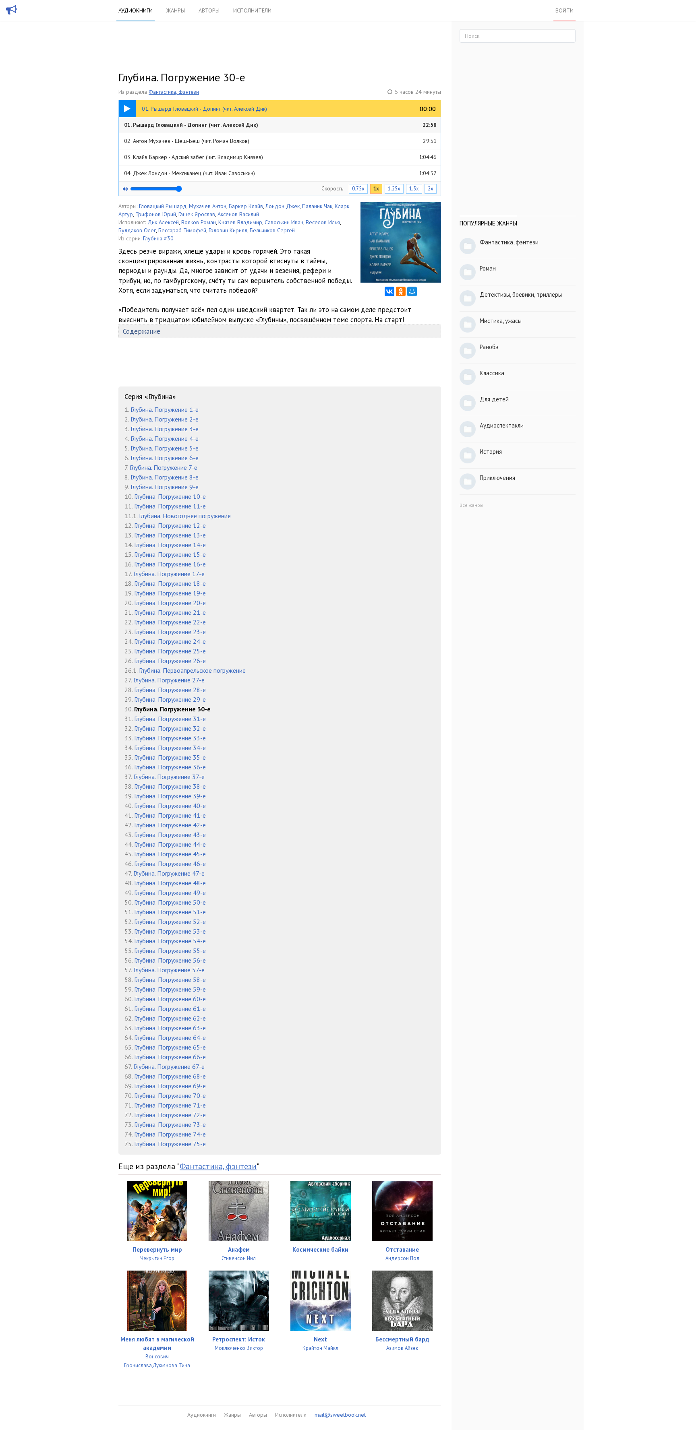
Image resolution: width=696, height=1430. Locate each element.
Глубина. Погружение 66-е (170, 1057)
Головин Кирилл (228, 230)
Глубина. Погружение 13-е (170, 535)
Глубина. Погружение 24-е (170, 641)
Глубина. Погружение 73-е (170, 1124)
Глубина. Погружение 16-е (170, 564)
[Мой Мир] (412, 291)
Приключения (497, 477)
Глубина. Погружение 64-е (170, 1037)
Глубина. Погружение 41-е (170, 815)
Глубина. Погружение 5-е (164, 448)
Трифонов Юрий (155, 214)
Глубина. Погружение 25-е (170, 651)
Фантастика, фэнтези (174, 91)
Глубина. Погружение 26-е (170, 661)
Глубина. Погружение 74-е (170, 1134)
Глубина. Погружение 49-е (170, 893)
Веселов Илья (323, 222)
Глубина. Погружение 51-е (170, 912)
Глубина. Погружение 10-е (170, 496)
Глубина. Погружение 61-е (170, 1008)
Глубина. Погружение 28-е (170, 690)
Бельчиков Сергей (272, 230)
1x (376, 188)
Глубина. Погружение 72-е (170, 1115)
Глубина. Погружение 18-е (170, 583)
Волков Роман (198, 222)
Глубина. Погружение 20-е (170, 603)
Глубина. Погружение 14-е (170, 545)
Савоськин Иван (284, 222)
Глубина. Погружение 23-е (170, 632)
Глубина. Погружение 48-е (170, 883)
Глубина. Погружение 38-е (170, 786)
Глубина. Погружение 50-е (170, 902)
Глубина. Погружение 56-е (170, 960)
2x (430, 188)
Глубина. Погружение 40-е (170, 806)
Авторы (209, 10)
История (491, 451)
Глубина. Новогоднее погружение (185, 516)
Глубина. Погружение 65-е (170, 1047)
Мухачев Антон (207, 206)
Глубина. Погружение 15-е (170, 554)
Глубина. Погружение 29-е (170, 699)
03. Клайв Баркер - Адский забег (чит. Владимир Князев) (280, 157)
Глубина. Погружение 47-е (169, 873)
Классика (492, 373)
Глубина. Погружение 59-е (170, 989)
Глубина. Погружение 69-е (170, 1086)
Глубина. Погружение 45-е (170, 854)
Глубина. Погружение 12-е (170, 525)
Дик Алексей (163, 222)
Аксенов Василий (238, 214)
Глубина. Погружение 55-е (170, 950)
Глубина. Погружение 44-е (170, 844)
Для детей (494, 399)
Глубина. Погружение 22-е (170, 622)
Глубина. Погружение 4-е (164, 438)
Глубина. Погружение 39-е (170, 796)
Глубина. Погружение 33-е (170, 738)
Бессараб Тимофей (182, 230)
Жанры (175, 10)
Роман (488, 268)
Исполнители (252, 10)
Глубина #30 (158, 238)
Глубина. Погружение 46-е (170, 864)
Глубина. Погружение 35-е (170, 757)
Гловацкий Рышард (162, 206)
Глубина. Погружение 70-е (170, 1095)
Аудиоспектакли (502, 425)
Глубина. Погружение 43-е (170, 835)
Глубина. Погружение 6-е (164, 458)
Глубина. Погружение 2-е (164, 419)
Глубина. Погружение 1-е (164, 409)
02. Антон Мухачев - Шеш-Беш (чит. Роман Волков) (280, 141)
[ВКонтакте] (389, 291)
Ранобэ (489, 347)
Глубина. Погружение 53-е (170, 931)
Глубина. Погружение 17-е (169, 574)
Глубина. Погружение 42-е (170, 825)
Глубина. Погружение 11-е (170, 506)
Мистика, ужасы (501, 320)
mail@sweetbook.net (340, 1414)
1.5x (414, 188)
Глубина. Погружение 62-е (170, 1018)
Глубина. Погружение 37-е (169, 777)
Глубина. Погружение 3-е (164, 429)
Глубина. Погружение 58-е (170, 979)
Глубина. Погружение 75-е (170, 1144)
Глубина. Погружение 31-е (170, 719)
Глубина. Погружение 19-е (170, 593)
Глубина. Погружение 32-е (170, 728)
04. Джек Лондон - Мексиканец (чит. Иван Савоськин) (280, 173)
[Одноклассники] (401, 291)
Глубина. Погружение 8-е (164, 477)
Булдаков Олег (137, 230)
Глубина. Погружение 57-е (169, 970)
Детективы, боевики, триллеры (521, 294)
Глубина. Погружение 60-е (170, 999)
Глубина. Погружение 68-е (170, 1076)
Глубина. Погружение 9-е (164, 487)
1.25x (394, 188)
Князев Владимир (240, 222)
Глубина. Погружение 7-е (163, 467)
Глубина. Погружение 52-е (170, 922)
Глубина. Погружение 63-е (170, 1028)
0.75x (358, 188)
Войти (564, 10)
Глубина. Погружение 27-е (169, 680)
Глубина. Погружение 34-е (170, 748)
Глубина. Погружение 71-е (170, 1105)
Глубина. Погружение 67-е (169, 1066)
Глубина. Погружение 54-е (170, 941)
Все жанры (471, 505)
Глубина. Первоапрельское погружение (192, 670)
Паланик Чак (317, 206)
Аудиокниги (135, 10)
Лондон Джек (282, 206)
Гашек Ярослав (196, 214)
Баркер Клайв (246, 206)
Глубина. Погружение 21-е (170, 612)
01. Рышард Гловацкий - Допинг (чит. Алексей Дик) (280, 124)
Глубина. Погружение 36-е (170, 767)
